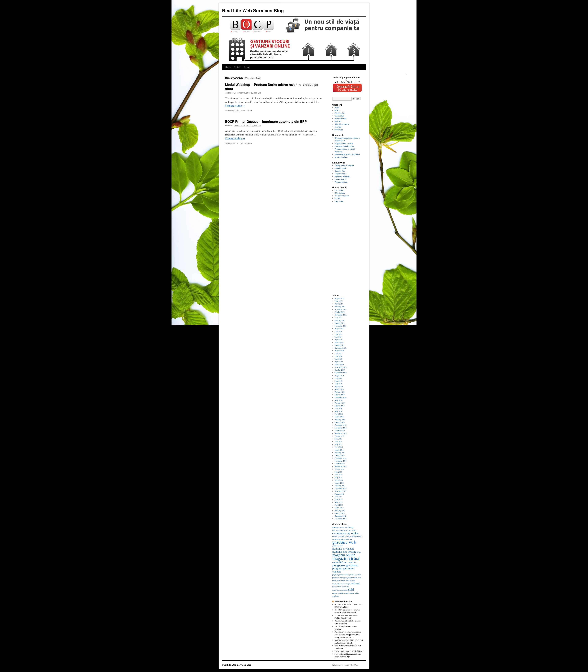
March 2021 (339, 342)
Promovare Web (340, 118)
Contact (237, 67)
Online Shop (339, 116)
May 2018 (338, 400)
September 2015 (341, 433)
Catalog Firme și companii (344, 165)
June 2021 (338, 334)
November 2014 (341, 461)
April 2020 (339, 361)
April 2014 (339, 480)
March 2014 (339, 483)
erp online (353, 533)
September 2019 (341, 372)
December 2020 (340, 348)
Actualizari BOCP (343, 601)
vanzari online (354, 593)
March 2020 (339, 364)
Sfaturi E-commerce (342, 124)
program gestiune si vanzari (343, 569)
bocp (350, 527)
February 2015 (340, 452)
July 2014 (338, 472)
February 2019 (340, 392)
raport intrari (336, 580)
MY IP (337, 198)
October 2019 (340, 370)
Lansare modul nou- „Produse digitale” (349, 651)
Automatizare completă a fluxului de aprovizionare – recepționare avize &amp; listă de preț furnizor (348, 634)
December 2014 (340, 458)
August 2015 (339, 436)
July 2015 (338, 438)
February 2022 (340, 320)
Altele (337, 107)
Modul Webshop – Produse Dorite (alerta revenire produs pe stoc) (271, 86)
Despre (247, 67)
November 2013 (341, 491)
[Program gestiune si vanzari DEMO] (347, 93)
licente (359, 552)
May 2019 (338, 383)
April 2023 (339, 303)
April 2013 (339, 505)
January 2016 (340, 422)
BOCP (236, 110)
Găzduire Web (340, 113)
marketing (335, 562)
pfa (355, 562)
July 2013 (338, 496)
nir (341, 562)
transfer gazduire (338, 593)
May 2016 (338, 411)
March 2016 (339, 416)
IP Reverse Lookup (342, 195)
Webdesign (339, 129)
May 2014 (338, 477)
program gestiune (345, 564)
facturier (342, 536)
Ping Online (339, 201)
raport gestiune (348, 577)
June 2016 (338, 408)
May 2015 (338, 444)
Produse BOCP (340, 179)
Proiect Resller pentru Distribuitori (347, 154)
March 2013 (339, 507)
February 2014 (340, 485)
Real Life (257, 92)
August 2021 (339, 328)
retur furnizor (336, 587)
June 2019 (338, 381)
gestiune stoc (339, 551)
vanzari (346, 593)
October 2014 (340, 463)
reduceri (355, 583)
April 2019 (339, 386)
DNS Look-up (340, 193)
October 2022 (340, 312)
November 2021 (341, 326)
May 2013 (338, 502)
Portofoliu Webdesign (343, 176)
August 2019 (339, 375)
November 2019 (341, 367)
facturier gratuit (350, 536)
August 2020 (339, 350)
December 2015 (340, 425)
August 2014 (339, 469)
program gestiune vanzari (340, 575)
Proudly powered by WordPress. (347, 665)
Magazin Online (340, 173)
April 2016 (339, 414)
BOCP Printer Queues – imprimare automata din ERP (266, 121)
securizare (345, 587)
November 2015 (341, 427)
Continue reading (235, 105)
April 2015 (339, 447)
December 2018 (340, 397)
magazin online (343, 554)
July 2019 (338, 378)
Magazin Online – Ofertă (344, 143)
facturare (335, 536)
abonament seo (337, 527)
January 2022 (340, 323)
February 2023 (340, 306)
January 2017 (340, 405)
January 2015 (340, 455)
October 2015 (340, 430)
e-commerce (339, 533)
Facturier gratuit (340, 168)
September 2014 (341, 466)
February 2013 (340, 510)
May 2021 (338, 337)
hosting (352, 551)
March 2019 (339, 389)
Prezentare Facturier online (344, 146)
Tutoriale (338, 127)
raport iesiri (357, 577)
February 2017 (340, 403)
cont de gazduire (351, 530)
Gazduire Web (340, 171)
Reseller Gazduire (341, 157)
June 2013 (338, 499)
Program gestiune (341, 182)
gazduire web (344, 542)
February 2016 (340, 419)
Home (228, 67)
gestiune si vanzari (343, 548)
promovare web (337, 577)
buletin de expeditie (338, 530)
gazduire (359, 536)
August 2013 (339, 494)
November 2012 (341, 518)
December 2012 (340, 516)
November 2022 (341, 309)
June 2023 (338, 301)
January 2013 (340, 513)
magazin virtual (346, 558)
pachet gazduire (348, 562)
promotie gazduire (355, 575)
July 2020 (338, 353)
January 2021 (340, 345)
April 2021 (339, 339)
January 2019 (340, 394)
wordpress (335, 596)
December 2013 (340, 488)
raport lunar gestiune (348, 580)
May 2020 (338, 359)
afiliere (344, 527)
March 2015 (339, 450)
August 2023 (339, 298)
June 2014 (338, 474)
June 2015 (338, 441)
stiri (351, 589)
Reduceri (338, 121)
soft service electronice (340, 590)
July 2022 (338, 317)
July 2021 (338, 331)
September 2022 (341, 314)
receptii (348, 584)
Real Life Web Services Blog (253, 10)
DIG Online (339, 190)
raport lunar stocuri (338, 584)
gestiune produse (337, 546)
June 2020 (338, 356)
